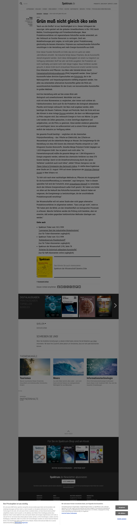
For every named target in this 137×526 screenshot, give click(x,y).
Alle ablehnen (121, 513)
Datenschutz (18, 522)
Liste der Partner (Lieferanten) (69, 513)
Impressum (25, 522)
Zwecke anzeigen (121, 519)
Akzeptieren (122, 507)
